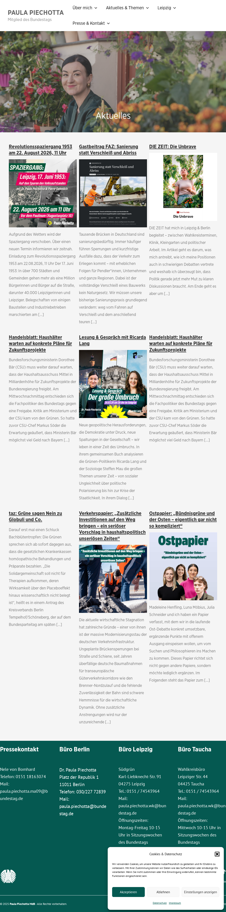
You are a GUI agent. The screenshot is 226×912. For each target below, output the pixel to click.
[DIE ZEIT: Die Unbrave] (183, 186)
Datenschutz (160, 902)
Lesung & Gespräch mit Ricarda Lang (112, 340)
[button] (217, 854)
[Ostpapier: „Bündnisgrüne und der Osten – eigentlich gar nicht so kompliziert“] (183, 566)
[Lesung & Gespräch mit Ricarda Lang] (113, 383)
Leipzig (164, 8)
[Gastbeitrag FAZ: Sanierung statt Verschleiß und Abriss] (113, 193)
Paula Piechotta (36, 12)
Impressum (175, 902)
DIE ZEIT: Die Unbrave (172, 146)
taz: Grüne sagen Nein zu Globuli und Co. (35, 516)
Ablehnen (163, 892)
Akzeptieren (128, 892)
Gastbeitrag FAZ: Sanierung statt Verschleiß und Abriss (108, 149)
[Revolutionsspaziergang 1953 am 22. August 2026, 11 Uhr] (43, 193)
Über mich (82, 8)
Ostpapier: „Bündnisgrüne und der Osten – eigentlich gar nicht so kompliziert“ (183, 519)
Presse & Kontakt (89, 23)
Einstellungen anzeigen (200, 892)
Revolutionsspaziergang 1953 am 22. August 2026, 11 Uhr (40, 149)
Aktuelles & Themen (125, 8)
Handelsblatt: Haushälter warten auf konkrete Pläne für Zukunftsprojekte (40, 343)
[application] (94, 7)
